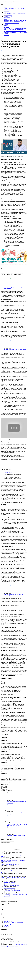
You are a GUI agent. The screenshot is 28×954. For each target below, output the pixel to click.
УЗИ (5, 13)
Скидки (6, 25)
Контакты (6, 35)
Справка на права (8, 924)
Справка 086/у (15, 23)
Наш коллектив (18, 8)
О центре (6, 8)
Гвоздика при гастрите (9, 888)
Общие (5, 19)
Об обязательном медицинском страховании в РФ (13, 30)
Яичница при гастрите (9, 882)
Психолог (9, 15)
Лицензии (11, 8)
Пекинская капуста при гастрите (12, 890)
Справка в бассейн (8, 921)
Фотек (5, 15)
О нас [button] (5, 7)
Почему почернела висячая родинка (10, 864)
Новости (6, 33)
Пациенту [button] (6, 27)
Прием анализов (13, 13)
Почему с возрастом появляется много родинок (13, 877)
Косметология (21, 13)
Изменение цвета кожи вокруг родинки (11, 874)
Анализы (6, 24)
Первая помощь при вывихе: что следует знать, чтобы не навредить (17, 825)
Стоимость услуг (8, 16)
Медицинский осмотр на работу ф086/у (14, 922)
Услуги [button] (5, 12)
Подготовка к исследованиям (11, 28)
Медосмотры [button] (7, 17)
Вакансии (6, 11)
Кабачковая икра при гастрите (11, 885)
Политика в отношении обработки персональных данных (15, 31)
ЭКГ (7, 13)
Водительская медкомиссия (11, 20)
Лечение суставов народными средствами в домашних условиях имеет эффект (15, 350)
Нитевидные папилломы (7, 866)
